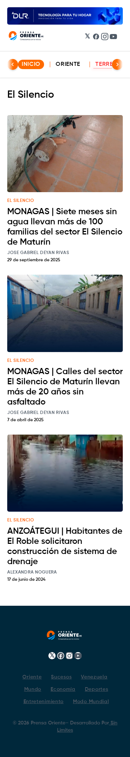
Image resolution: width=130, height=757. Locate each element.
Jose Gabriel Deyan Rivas (38, 253)
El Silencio (20, 201)
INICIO (31, 64)
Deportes (96, 689)
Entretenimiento (43, 701)
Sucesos (61, 677)
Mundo (33, 689)
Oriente (68, 64)
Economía (63, 689)
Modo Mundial (91, 701)
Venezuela (94, 677)
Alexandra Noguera (32, 572)
